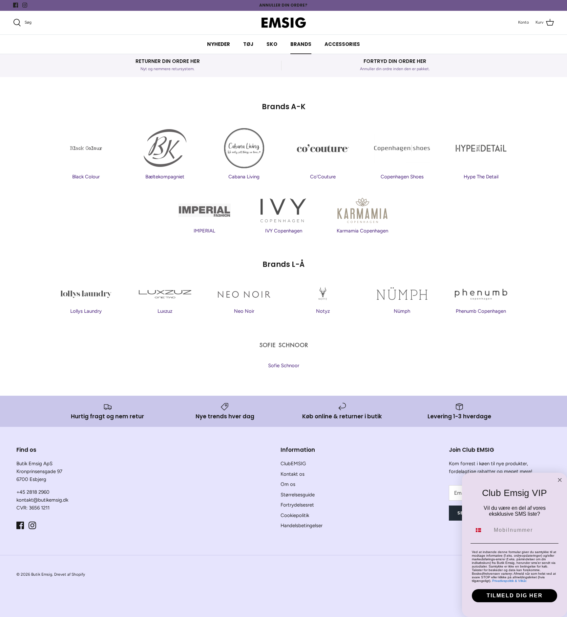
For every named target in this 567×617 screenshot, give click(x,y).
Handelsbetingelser (302, 525)
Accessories (342, 44)
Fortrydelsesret (297, 505)
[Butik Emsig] (284, 22)
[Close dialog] (560, 480)
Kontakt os (292, 474)
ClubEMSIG (293, 464)
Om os (288, 484)
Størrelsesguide (298, 495)
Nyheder (218, 44)
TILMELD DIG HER (515, 595)
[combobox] (481, 530)
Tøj (248, 44)
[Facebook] (15, 5)
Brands (300, 44)
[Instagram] (24, 5)
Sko (271, 44)
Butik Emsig (41, 574)
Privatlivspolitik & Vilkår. (509, 581)
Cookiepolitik (295, 515)
